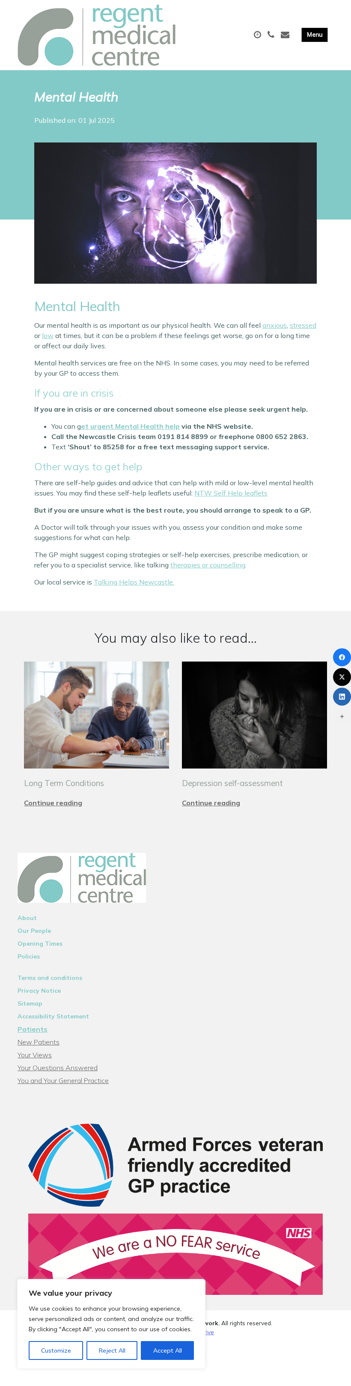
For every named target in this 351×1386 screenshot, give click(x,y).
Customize (56, 1350)
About (27, 918)
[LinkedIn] (342, 697)
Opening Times (40, 943)
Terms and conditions (50, 978)
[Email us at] (286, 35)
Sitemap (30, 1003)
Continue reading (53, 802)
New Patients (38, 1042)
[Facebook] (342, 657)
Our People (34, 931)
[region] (111, 1324)
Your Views (35, 1055)
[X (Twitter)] (342, 677)
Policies (29, 956)
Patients (33, 1029)
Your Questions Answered (58, 1067)
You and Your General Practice (63, 1080)
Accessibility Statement (53, 1016)
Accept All (167, 1350)
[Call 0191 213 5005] (272, 35)
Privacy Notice (39, 990)
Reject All (112, 1350)
